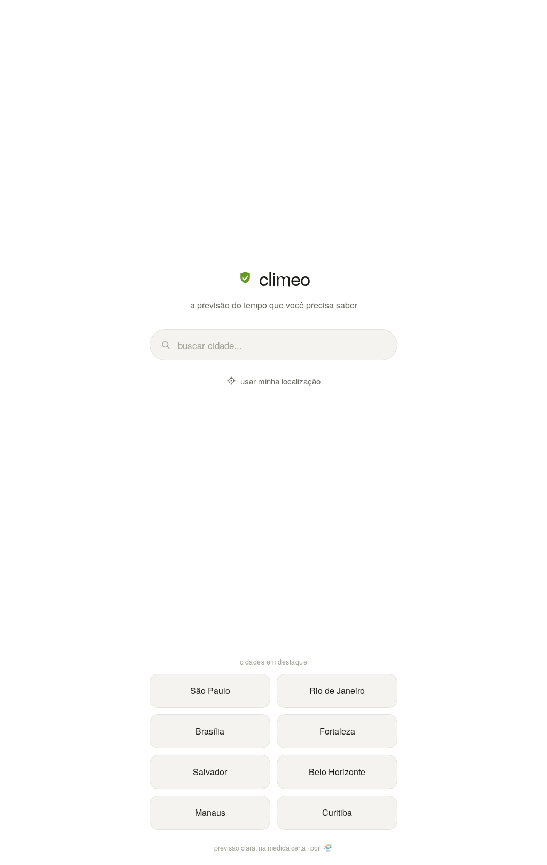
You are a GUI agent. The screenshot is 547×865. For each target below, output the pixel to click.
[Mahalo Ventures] (328, 848)
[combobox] (282, 345)
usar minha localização (280, 381)
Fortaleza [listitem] (337, 731)
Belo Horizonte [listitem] (337, 772)
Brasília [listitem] (210, 731)
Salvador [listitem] (210, 772)
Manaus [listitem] (210, 812)
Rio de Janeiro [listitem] (337, 690)
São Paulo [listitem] (210, 690)
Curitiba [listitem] (337, 812)
